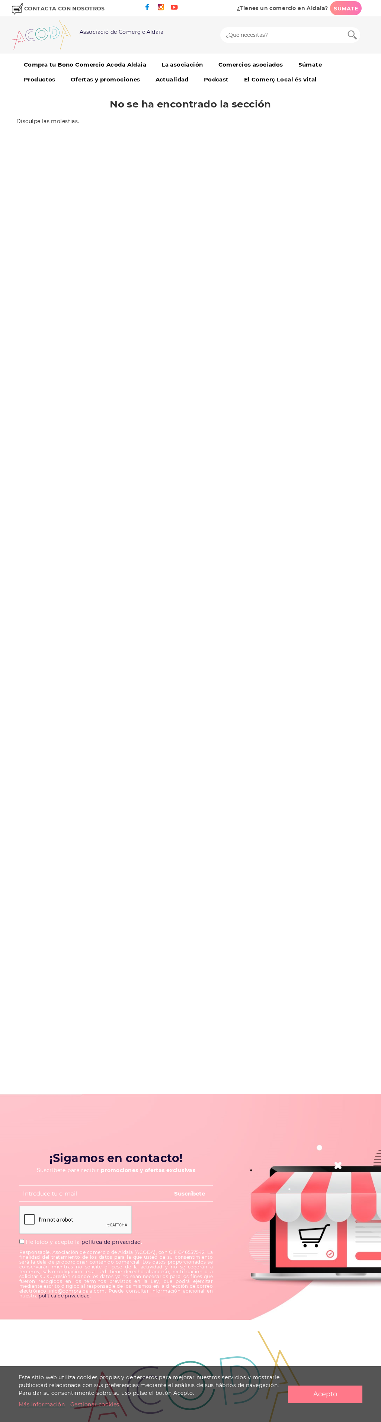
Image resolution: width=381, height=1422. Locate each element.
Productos (39, 79)
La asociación (182, 64)
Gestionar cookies (94, 1404)
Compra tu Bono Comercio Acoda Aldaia (85, 64)
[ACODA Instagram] (161, 7)
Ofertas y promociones (105, 79)
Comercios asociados (250, 64)
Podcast (216, 79)
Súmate (310, 64)
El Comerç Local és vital (280, 79)
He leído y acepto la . (83, 1242)
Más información (42, 1404)
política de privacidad (111, 1242)
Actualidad (172, 79)
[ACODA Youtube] (174, 7)
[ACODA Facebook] (147, 7)
